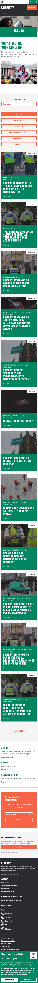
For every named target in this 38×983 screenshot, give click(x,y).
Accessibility (5, 947)
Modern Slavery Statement (10, 949)
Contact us (5, 883)
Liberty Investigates (8, 891)
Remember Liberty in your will (11, 900)
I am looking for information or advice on (19, 806)
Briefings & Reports (17, 132)
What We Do (28, 980)
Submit (19, 820)
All (17, 114)
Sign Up (19, 847)
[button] (2, 2)
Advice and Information (9, 885)
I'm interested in (19, 99)
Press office (5, 888)
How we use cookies (8, 941)
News (17, 144)
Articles (17, 120)
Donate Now (9, 980)
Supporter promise (7, 938)
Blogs (17, 126)
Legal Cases (17, 138)
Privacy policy (6, 944)
